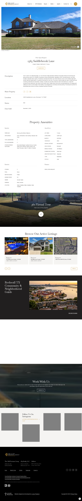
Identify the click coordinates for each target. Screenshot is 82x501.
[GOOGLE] (76, 470)
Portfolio (20, 470)
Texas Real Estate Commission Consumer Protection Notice (15, 476)
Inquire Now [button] (41, 68)
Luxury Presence (35, 494)
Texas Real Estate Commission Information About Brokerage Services (17, 477)
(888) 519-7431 (24, 465)
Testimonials (28, 470)
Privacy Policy (74, 494)
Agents (58, 3)
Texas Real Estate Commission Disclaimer (12, 479)
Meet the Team (13, 470)
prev (5, 47)
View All (74, 268)
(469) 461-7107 (8, 463)
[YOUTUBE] (73, 470)
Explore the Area (73, 313)
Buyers (45, 3)
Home (6, 470)
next (8, 47)
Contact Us (66, 3)
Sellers (51, 3)
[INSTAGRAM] (67, 470)
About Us (29, 3)
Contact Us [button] (41, 390)
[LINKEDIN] (70, 470)
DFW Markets (38, 3)
